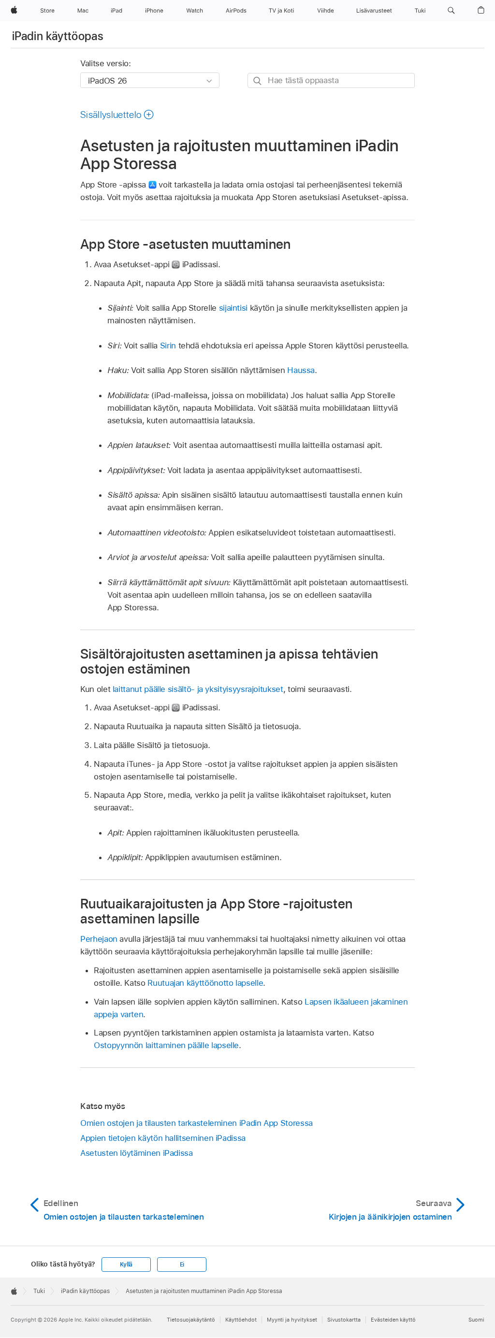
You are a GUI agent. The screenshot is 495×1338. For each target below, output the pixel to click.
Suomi (476, 1319)
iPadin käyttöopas (57, 36)
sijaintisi (233, 308)
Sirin (168, 345)
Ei (182, 1264)
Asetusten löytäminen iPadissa (136, 1153)
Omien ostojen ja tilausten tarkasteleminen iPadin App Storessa (196, 1123)
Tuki (39, 1291)
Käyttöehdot (241, 1319)
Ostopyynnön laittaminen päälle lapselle (166, 1045)
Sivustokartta (344, 1319)
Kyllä (126, 1264)
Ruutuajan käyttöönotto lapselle (205, 983)
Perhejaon (98, 939)
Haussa (301, 370)
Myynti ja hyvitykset (292, 1319)
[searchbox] (331, 80)
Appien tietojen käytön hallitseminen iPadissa (163, 1138)
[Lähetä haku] (258, 81)
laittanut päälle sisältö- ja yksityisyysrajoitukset (198, 689)
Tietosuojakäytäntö (191, 1319)
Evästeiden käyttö (393, 1319)
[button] (451, 10)
